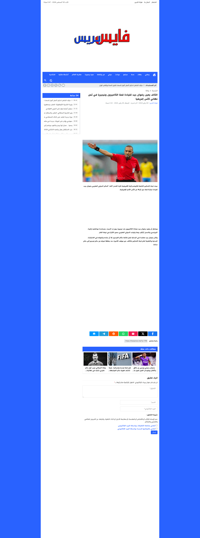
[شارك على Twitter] (143, 333)
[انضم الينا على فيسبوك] (44, 85)
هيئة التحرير (138, 2)
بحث (45, 80)
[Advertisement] (120, 122)
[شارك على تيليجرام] (104, 333)
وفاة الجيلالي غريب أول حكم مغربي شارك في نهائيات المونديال (95, 370)
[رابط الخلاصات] (59, 85)
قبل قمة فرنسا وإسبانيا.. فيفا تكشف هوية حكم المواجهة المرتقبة (120, 370)
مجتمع (125, 74)
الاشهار (154, 2)
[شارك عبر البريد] (133, 333)
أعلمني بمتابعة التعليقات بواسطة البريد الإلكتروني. (137, 426)
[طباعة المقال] (94, 333)
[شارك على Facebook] (153, 333)
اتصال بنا (147, 2)
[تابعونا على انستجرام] (52, 85)
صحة (132, 74)
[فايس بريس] (100, 38)
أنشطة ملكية (64, 74)
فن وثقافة (101, 74)
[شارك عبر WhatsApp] (123, 333)
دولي (110, 74)
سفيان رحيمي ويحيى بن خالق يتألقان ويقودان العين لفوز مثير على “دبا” (144, 370)
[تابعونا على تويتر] (56, 85)
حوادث (117, 74)
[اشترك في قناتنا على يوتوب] (63, 85)
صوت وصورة (89, 74)
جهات (140, 74)
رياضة (147, 90)
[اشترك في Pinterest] (48, 85)
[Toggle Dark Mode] (51, 80)
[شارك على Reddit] (113, 333)
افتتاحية (52, 74)
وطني (147, 74)
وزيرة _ (142, 85)
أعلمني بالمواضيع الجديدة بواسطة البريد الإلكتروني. (136, 429)
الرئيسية (154, 74)
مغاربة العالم (76, 74)
